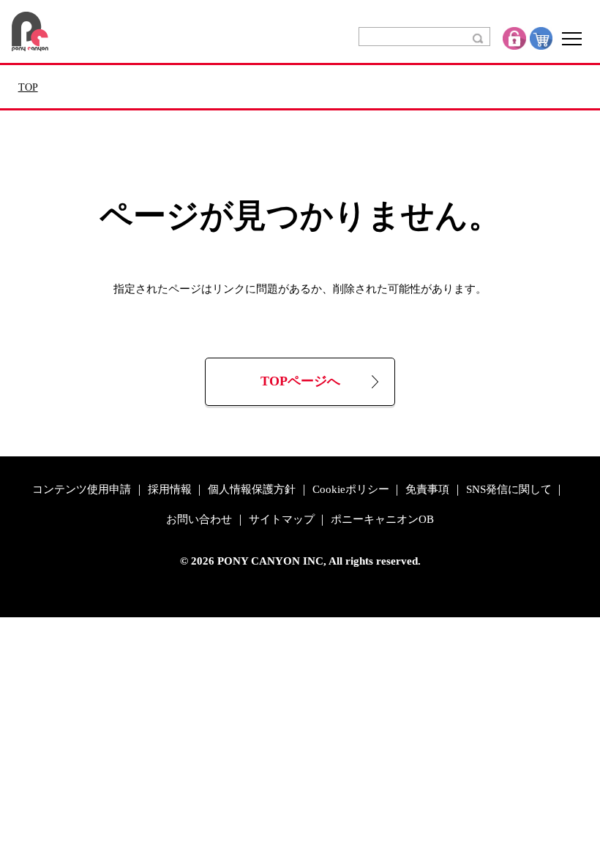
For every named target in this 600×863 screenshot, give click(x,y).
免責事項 (427, 489)
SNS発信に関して (509, 489)
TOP (28, 88)
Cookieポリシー (350, 489)
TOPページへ (300, 381)
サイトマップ (282, 519)
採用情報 (170, 489)
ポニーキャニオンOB (382, 519)
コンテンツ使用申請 (81, 489)
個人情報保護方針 (252, 489)
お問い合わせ (199, 519)
